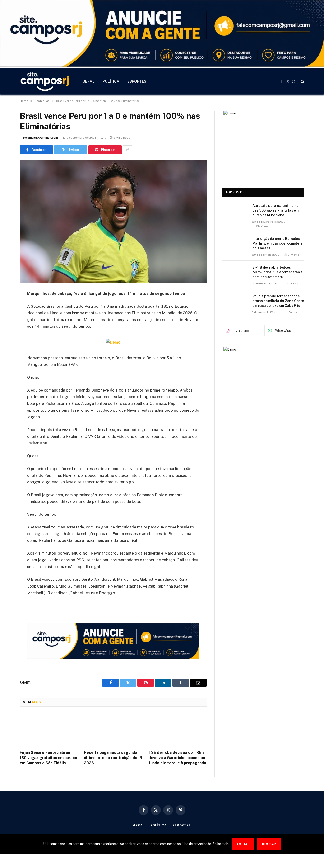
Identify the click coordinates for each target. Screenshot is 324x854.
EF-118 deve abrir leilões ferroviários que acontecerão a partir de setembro (277, 272)
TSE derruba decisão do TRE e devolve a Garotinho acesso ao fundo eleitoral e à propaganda (177, 757)
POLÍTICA (110, 81)
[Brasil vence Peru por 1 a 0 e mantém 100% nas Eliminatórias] (113, 221)
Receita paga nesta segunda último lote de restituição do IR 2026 (113, 757)
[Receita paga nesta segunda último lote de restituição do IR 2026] (113, 729)
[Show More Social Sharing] (127, 149)
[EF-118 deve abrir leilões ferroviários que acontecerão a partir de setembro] (235, 273)
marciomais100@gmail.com (39, 137)
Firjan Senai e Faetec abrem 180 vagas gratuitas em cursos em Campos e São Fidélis (48, 757)
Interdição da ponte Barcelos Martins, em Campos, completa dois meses (277, 243)
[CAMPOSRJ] (45, 81)
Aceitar (243, 844)
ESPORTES (136, 81)
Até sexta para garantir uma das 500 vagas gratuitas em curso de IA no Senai (275, 210)
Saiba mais (221, 844)
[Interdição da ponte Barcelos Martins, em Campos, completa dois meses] (235, 245)
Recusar (269, 844)
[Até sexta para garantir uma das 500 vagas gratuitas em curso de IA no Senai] (235, 212)
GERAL (88, 81)
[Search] (302, 81)
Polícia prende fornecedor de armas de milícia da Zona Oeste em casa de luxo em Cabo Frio (278, 300)
